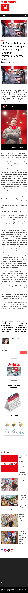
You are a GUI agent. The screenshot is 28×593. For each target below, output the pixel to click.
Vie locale (3, 40)
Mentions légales (5, 583)
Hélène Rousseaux (8, 62)
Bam (15, 591)
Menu (4, 15)
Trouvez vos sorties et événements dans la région (14, 414)
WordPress (9, 591)
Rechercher (4, 350)
